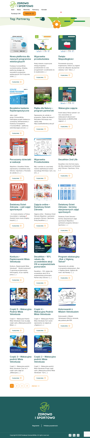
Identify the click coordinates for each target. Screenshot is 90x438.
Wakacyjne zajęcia (67, 108)
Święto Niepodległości (65, 57)
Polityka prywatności (51, 426)
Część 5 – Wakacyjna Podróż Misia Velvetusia (20, 312)
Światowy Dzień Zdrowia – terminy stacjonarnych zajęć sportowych (68, 208)
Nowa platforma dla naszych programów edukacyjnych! (20, 59)
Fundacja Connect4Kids (29, 435)
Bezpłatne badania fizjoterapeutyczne (19, 109)
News (19, 9)
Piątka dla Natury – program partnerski (44, 109)
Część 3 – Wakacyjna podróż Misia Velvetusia (20, 359)
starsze (36, 386)
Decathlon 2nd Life (67, 159)
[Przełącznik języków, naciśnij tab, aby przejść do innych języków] (61, 11)
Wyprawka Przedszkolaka (41, 160)
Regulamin (35, 426)
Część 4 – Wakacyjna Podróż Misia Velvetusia (43, 312)
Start (12, 9)
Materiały (26, 9)
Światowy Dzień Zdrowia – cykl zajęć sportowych (20, 207)
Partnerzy (35, 9)
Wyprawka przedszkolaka (41, 57)
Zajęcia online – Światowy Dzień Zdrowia (42, 207)
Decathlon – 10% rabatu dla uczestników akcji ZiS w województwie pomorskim (44, 261)
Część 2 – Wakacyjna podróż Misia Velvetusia (45, 359)
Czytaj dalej (15, 82)
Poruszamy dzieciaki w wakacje (20, 160)
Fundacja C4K (16, 13)
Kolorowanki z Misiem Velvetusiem (68, 310)
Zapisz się (28, 13)
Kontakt (44, 9)
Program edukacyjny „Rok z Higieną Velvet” (69, 259)
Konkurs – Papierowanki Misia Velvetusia (20, 259)
